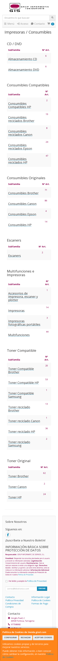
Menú (10, 23)
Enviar (42, 588)
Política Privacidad (14, 600)
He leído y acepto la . (28, 581)
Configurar (10, 637)
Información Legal (40, 597)
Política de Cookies (40, 600)
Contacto (39, 23)
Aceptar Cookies (43, 637)
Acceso (24, 23)
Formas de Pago (39, 603)
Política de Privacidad (25, 575)
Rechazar (26, 637)
